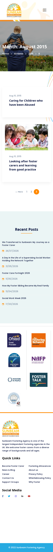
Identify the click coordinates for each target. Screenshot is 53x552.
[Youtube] (29, 496)
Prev (20, 192)
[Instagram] (16, 496)
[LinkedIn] (22, 496)
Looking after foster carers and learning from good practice (23, 165)
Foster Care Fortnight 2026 (16, 273)
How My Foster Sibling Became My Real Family (25, 285)
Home (5, 53)
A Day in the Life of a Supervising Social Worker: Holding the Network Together (26, 259)
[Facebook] (2, 496)
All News (18, 53)
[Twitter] (9, 496)
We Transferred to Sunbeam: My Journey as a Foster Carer (25, 243)
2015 (30, 53)
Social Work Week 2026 (14, 298)
